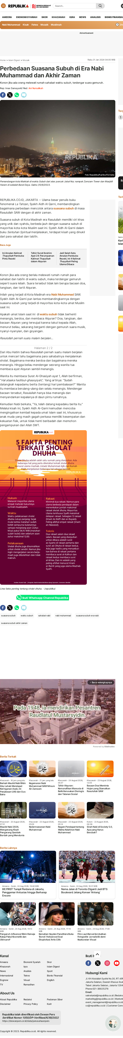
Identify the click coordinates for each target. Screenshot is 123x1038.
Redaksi (28, 999)
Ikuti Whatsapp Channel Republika (45, 597)
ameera (7, 17)
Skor (49, 962)
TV (1, 984)
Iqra (26, 966)
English (50, 980)
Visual (27, 980)
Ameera (4, 962)
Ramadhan (29, 984)
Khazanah (5, 966)
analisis (95, 17)
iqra (72, 17)
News (3, 971)
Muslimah (56, 24)
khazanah (58, 17)
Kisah (26, 24)
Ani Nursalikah (36, 88)
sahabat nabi (44, 615)
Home (3, 60)
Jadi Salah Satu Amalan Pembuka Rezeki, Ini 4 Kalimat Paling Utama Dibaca (70, 259)
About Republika (8, 999)
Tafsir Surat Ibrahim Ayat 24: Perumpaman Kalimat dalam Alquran (42, 257)
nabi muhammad (63, 615)
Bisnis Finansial (54, 975)
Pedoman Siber (54, 999)
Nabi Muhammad (11, 24)
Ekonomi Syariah (26, 17)
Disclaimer (5, 1004)
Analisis (27, 971)
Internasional (6, 975)
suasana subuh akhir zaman (14, 623)
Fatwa (35, 24)
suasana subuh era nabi (87, 615)
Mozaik (44, 24)
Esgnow (4, 980)
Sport (50, 971)
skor (44, 17)
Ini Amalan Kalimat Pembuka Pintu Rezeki (13, 256)
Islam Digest (14, 60)
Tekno (27, 975)
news (82, 17)
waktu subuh (48, 314)
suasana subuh (63, 208)
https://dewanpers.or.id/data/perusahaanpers (25, 1021)
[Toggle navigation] (3, 5)
